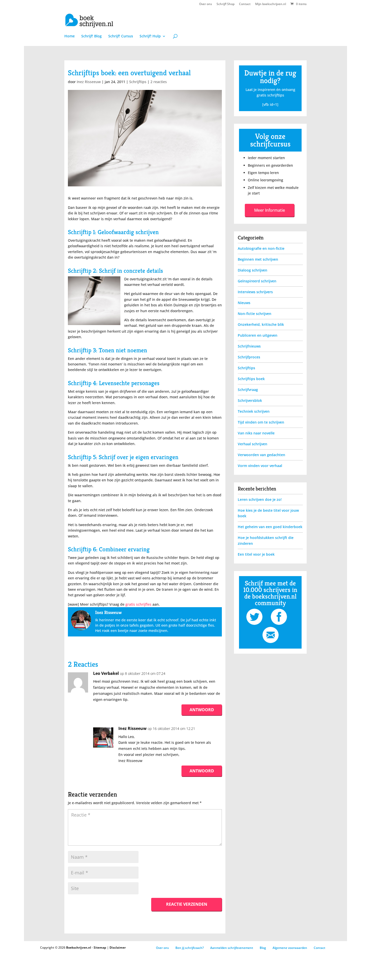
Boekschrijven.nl (78, 947)
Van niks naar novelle (256, 433)
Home (69, 36)
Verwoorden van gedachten (261, 454)
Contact (245, 4)
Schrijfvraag (248, 389)
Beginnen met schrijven (258, 259)
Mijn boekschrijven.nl (270, 4)
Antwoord (202, 709)
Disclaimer (118, 947)
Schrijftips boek (251, 378)
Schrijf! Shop (225, 4)
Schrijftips (137, 81)
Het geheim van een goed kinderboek (270, 526)
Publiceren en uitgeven (257, 335)
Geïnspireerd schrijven (257, 281)
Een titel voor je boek (256, 554)
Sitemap (100, 947)
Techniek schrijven (254, 411)
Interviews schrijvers (255, 291)
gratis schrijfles (138, 604)
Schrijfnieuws (249, 346)
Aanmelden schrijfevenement (231, 948)
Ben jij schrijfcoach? (189, 948)
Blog (263, 948)
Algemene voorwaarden (290, 948)
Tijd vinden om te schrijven (261, 422)
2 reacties (158, 81)
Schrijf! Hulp (150, 36)
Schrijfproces (249, 357)
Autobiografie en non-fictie (261, 248)
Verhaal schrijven (252, 443)
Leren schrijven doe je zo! (260, 499)
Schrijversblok (250, 400)
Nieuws (244, 302)
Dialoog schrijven (252, 270)
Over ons (205, 4)
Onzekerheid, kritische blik (261, 324)
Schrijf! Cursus (120, 36)
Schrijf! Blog (91, 36)
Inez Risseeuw (89, 81)
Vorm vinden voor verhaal (260, 465)
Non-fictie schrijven (254, 313)
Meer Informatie (269, 210)
